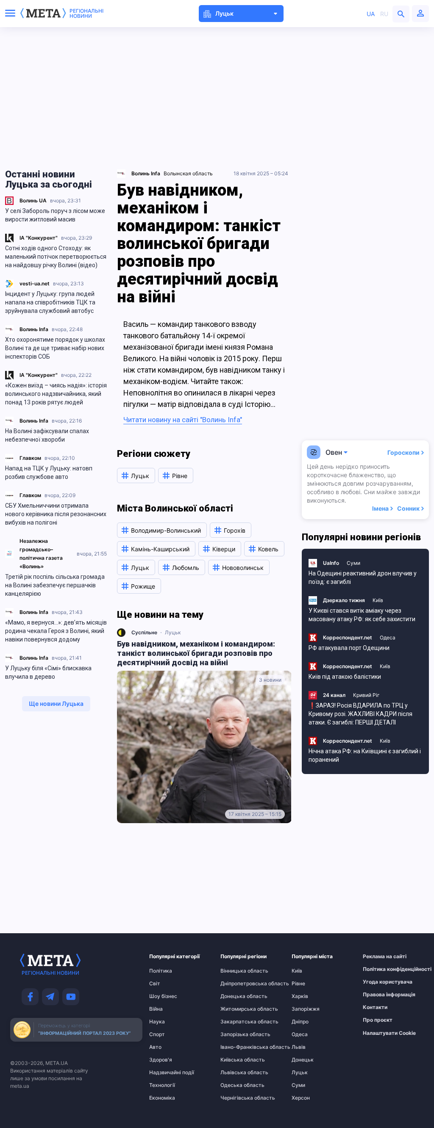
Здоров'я (160, 1060)
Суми (353, 563)
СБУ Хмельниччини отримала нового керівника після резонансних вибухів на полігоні (55, 514)
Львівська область (236, 1072)
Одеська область (236, 1085)
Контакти (375, 1007)
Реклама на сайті (379, 956)
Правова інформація (379, 995)
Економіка (162, 1098)
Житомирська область (236, 1009)
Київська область (236, 1060)
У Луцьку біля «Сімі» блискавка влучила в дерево (48, 672)
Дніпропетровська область (236, 984)
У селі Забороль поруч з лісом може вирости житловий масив (55, 215)
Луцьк (173, 632)
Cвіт (154, 984)
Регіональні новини (86, 13)
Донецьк (303, 1060)
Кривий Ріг (366, 695)
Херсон (301, 1098)
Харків (300, 996)
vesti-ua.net (34, 283)
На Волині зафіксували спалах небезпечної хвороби (47, 435)
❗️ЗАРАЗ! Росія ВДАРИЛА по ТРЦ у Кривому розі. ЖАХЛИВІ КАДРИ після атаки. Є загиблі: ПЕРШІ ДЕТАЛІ (360, 714)
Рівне (298, 984)
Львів (299, 1047)
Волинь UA (33, 200)
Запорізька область (236, 1034)
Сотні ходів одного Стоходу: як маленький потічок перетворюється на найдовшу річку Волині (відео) (55, 256)
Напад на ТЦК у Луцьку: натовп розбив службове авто (48, 472)
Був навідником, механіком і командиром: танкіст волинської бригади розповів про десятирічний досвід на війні (196, 653)
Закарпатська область (236, 1022)
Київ (378, 600)
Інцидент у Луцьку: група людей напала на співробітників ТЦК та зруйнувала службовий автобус (50, 302)
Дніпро (300, 1022)
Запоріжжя (306, 1009)
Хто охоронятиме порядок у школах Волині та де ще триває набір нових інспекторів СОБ (55, 348)
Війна (156, 1009)
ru (384, 13)
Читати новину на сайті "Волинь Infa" (182, 419)
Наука (157, 1022)
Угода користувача (379, 982)
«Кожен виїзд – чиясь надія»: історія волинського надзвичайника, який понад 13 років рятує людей (56, 394)
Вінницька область (236, 971)
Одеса (387, 637)
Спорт (157, 1034)
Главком (30, 458)
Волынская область (188, 173)
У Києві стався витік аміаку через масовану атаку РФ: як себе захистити (362, 614)
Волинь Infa (33, 329)
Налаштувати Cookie (389, 1033)
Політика (160, 971)
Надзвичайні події (165, 1072)
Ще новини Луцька (56, 703)
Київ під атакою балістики (345, 676)
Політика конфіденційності (379, 969)
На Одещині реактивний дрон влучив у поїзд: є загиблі (363, 577)
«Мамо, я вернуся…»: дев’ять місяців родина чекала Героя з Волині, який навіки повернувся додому (56, 631)
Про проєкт (377, 1020)
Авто (155, 1047)
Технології (162, 1085)
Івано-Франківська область (236, 1047)
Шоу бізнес (163, 996)
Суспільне (144, 632)
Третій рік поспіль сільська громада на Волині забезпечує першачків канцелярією (55, 585)
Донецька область (236, 996)
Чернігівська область (236, 1098)
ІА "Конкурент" (38, 238)
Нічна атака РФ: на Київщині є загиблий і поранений (365, 755)
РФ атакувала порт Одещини (349, 647)
